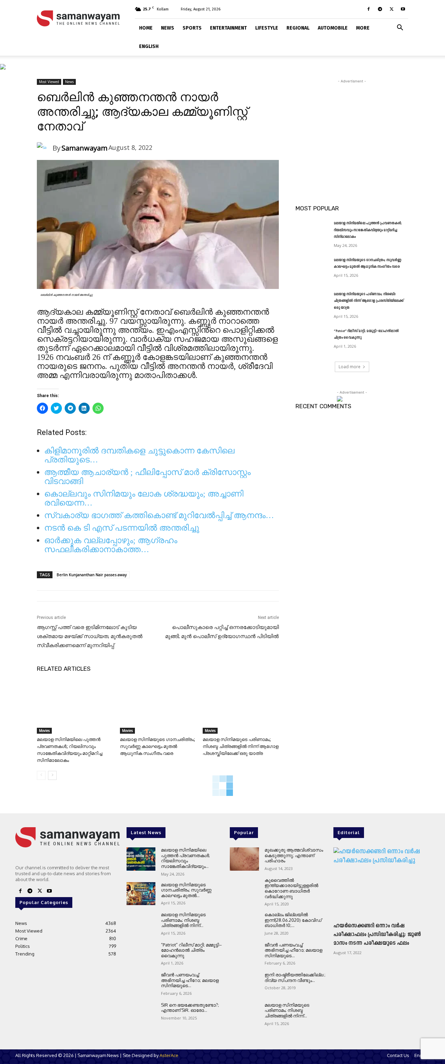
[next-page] (52, 775)
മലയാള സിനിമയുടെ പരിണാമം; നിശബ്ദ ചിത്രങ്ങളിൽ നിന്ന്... (183, 920)
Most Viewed (49, 81)
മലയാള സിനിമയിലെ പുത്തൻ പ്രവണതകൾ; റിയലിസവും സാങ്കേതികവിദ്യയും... (185, 858)
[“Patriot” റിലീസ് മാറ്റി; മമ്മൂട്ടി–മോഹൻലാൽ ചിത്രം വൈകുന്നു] (312, 340)
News (167, 28)
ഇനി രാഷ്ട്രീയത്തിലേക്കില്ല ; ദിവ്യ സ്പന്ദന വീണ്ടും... (295, 977)
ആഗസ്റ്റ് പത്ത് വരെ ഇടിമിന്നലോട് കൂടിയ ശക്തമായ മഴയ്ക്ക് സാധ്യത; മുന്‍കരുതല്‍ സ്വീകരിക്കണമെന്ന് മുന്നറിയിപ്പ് (90, 636)
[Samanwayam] (44, 148)
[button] (399, 27)
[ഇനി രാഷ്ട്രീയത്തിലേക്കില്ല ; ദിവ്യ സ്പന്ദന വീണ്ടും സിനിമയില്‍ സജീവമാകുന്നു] (244, 984)
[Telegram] (380, 9)
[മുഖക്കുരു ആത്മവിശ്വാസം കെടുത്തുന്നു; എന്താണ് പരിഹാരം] (244, 859)
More (363, 28)
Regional (297, 28)
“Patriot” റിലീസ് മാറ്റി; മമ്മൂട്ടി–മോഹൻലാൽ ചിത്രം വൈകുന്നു (191, 950)
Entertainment (228, 28)
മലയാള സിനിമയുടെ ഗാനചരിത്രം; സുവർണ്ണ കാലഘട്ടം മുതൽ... (186, 890)
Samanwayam (84, 148)
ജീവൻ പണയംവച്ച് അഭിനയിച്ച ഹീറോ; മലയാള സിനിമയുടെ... (190, 980)
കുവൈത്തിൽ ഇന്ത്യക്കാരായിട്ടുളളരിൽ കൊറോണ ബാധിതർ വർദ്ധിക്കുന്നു (291, 888)
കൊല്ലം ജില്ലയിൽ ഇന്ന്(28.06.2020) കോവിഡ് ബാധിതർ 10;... (293, 920)
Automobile (333, 28)
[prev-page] (41, 775)
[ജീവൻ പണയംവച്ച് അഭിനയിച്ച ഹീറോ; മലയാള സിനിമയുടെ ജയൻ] (141, 984)
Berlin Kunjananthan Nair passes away (92, 574)
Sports (192, 28)
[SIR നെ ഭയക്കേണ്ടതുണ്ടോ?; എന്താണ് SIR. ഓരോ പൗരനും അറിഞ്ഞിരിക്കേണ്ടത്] (141, 1014)
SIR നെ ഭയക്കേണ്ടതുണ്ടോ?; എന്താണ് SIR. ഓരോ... (190, 1007)
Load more (350, 367)
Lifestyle (266, 28)
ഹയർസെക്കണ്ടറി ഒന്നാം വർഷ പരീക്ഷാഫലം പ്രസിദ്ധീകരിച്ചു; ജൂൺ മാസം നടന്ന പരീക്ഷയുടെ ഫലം (377, 934)
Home (146, 28)
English (149, 46)
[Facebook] (368, 9)
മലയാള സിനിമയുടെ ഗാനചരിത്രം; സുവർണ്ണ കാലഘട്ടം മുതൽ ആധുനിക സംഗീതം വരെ (157, 746)
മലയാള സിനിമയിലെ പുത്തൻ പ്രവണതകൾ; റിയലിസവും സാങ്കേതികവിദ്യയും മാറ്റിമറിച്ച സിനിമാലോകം (368, 230)
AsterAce (169, 1055)
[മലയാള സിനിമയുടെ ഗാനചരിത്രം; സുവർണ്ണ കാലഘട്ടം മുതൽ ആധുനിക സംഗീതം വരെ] (158, 707)
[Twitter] (391, 9)
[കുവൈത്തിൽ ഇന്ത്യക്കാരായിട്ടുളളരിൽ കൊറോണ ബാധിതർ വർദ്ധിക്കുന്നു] (244, 889)
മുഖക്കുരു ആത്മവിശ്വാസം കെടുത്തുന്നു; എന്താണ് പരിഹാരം (294, 855)
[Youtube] (403, 9)
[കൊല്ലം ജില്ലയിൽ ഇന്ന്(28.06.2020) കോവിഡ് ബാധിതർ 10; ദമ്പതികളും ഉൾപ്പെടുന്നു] (244, 923)
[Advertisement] (352, 128)
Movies (44, 730)
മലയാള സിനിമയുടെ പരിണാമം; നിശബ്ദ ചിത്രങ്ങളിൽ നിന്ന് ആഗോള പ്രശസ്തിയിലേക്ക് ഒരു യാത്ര (240, 746)
